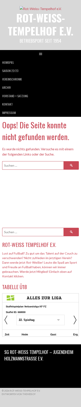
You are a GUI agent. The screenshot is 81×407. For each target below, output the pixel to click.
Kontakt (7, 104)
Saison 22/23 (10, 70)
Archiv (6, 87)
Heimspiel (8, 62)
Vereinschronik (12, 79)
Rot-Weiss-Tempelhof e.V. (40, 24)
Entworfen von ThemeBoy (19, 394)
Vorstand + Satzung (15, 96)
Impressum (9, 112)
